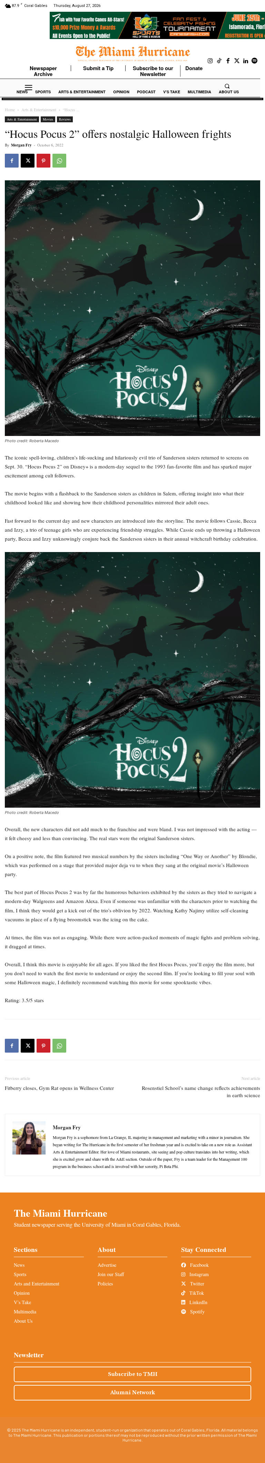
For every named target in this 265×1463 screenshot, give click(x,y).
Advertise (107, 1265)
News (19, 1265)
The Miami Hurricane (60, 1213)
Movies (48, 119)
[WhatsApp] (59, 161)
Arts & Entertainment (38, 109)
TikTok (196, 1293)
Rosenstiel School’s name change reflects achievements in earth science (201, 1091)
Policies (105, 1283)
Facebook (199, 1265)
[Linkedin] (245, 61)
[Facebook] (228, 61)
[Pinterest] (43, 161)
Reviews (65, 119)
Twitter (196, 1283)
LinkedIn (197, 1302)
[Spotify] (254, 61)
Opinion (22, 1293)
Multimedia (25, 1311)
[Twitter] (237, 61)
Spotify (197, 1311)
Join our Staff (111, 1274)
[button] (227, 86)
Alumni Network (132, 1392)
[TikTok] (219, 61)
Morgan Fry (21, 145)
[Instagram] (210, 61)
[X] (28, 161)
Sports (20, 1274)
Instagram (198, 1274)
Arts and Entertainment (36, 1283)
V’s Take (22, 1302)
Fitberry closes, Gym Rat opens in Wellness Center (59, 1087)
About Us (23, 1321)
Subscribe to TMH (132, 1374)
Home (10, 109)
